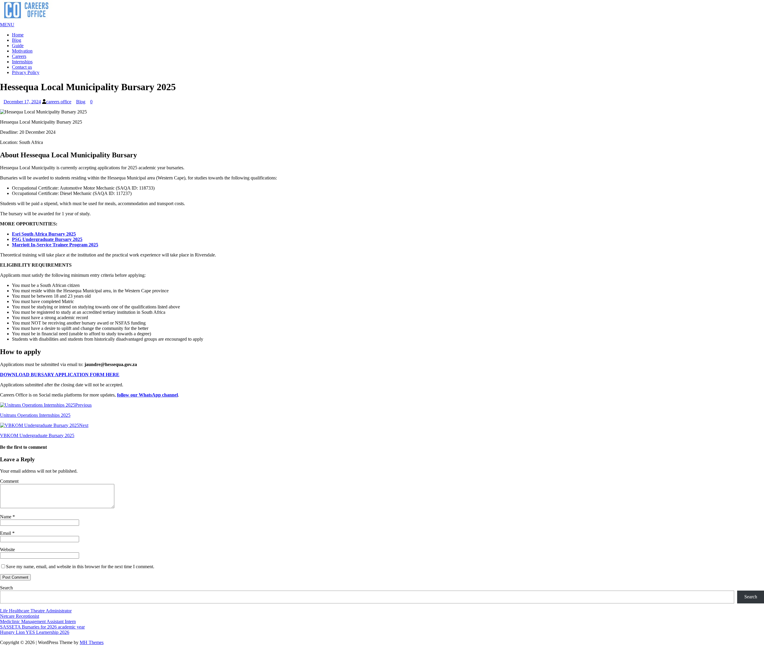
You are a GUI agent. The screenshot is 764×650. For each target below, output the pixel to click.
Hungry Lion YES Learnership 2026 (34, 632)
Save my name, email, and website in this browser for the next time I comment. (80, 566)
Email (6, 533)
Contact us (22, 67)
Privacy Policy (25, 72)
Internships (22, 61)
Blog (16, 40)
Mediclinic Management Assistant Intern (38, 621)
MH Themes (92, 642)
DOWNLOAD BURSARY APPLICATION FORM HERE (59, 374)
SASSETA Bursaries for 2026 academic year (42, 626)
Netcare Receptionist (19, 616)
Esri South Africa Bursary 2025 (44, 233)
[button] (7, 24)
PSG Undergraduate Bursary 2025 (47, 239)
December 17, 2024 (22, 101)
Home (18, 34)
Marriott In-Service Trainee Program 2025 (55, 244)
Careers (19, 56)
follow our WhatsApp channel (147, 394)
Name (6, 516)
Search (6, 587)
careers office (58, 101)
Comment (9, 481)
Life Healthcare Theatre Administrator (36, 610)
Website (7, 549)
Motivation (22, 50)
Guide (18, 45)
